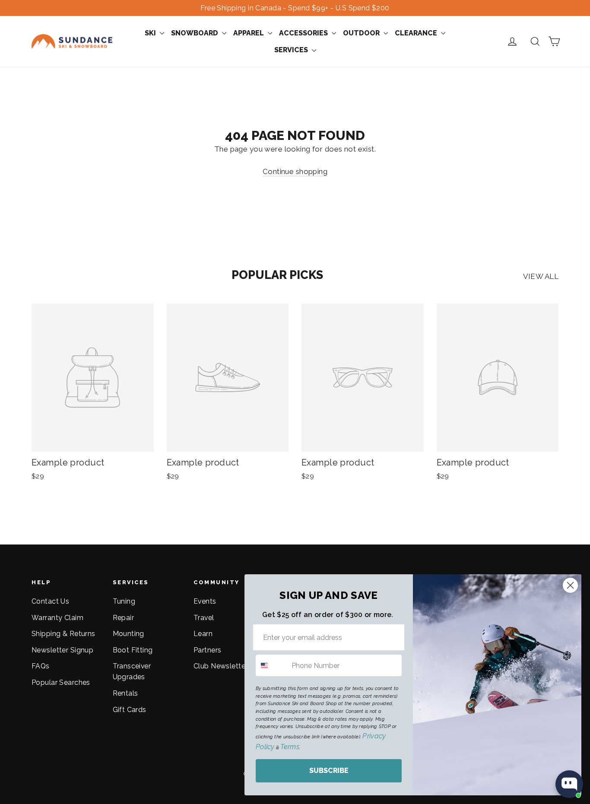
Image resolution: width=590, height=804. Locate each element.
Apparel (249, 33)
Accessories (304, 33)
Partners (207, 650)
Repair (123, 618)
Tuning (124, 601)
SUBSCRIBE (329, 770)
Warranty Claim (57, 618)
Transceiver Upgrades (132, 671)
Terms (289, 747)
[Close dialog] (570, 585)
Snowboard (195, 33)
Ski (151, 33)
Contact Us (50, 601)
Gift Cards (129, 710)
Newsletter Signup (62, 650)
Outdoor (362, 33)
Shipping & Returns (63, 634)
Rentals (125, 693)
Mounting (128, 634)
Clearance (417, 33)
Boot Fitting (133, 650)
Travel (203, 618)
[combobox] (271, 665)
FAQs (41, 666)
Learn (203, 634)
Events (204, 601)
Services (292, 50)
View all (540, 276)
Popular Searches (61, 682)
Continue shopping (295, 171)
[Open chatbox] (569, 784)
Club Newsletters (222, 666)
